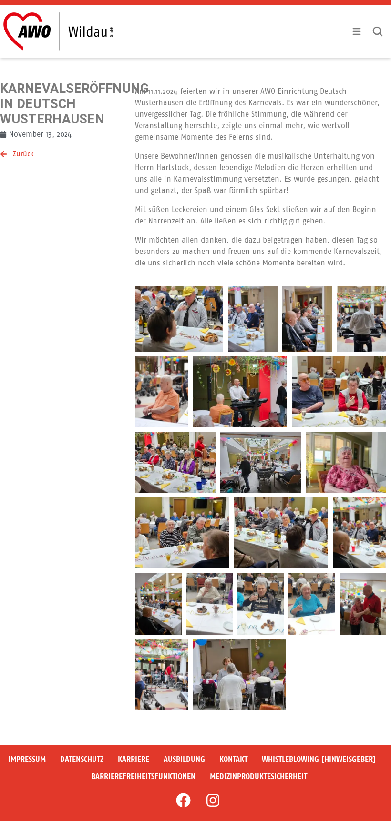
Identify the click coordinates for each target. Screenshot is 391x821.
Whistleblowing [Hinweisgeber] (319, 759)
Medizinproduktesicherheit (258, 776)
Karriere (133, 759)
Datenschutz (81, 759)
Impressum (27, 759)
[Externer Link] (183, 800)
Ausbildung (184, 759)
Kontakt (233, 759)
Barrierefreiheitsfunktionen (143, 776)
